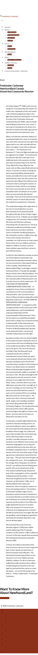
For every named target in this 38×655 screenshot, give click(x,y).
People (7, 29)
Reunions (10, 41)
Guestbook (10, 65)
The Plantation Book (13, 35)
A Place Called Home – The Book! (16, 71)
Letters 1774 (11, 38)
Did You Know (12, 631)
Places (7, 43)
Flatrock (9, 46)
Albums (9, 54)
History (6, 610)
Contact (10, 649)
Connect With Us (10, 644)
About (7, 57)
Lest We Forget (11, 32)
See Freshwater (9, 634)
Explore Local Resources (16, 642)
